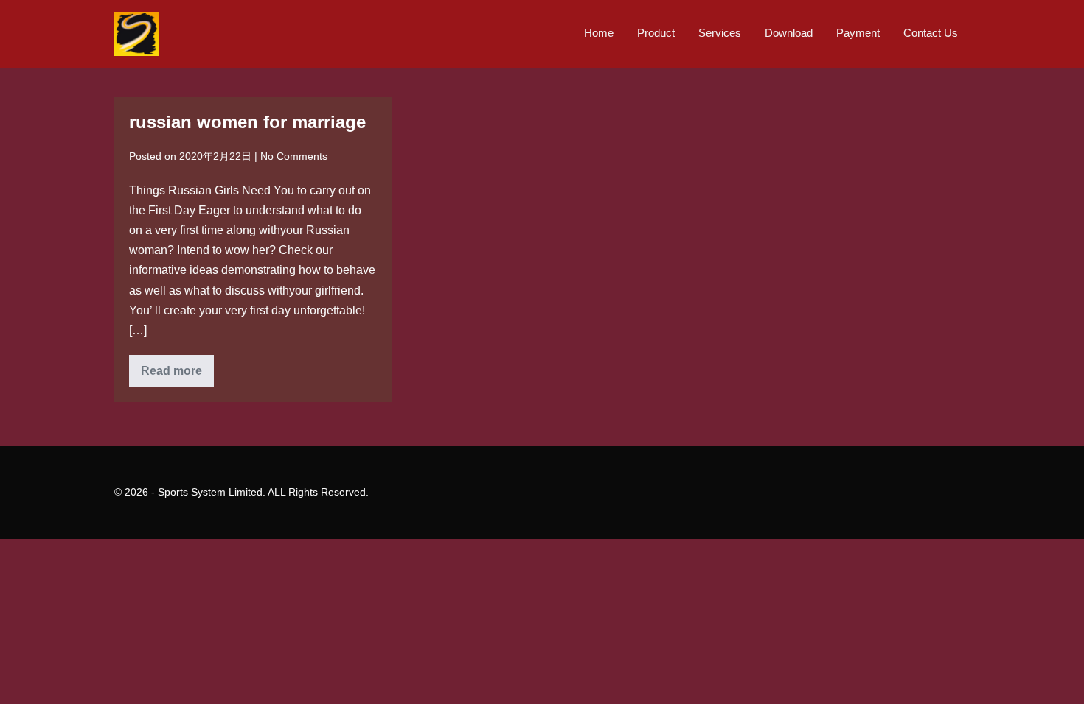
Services (719, 33)
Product (656, 33)
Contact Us (930, 33)
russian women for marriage (247, 122)
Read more (177, 375)
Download (789, 33)
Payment (858, 33)
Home (599, 33)
